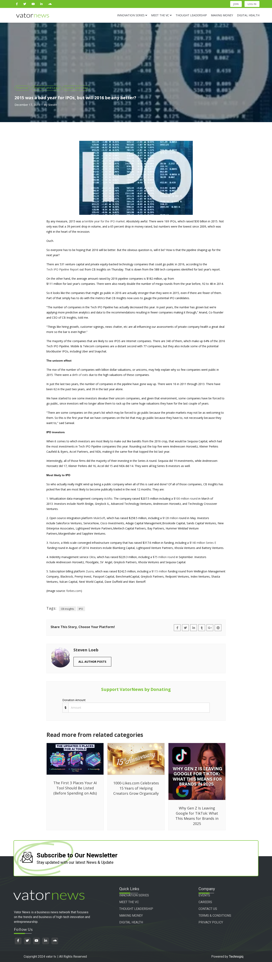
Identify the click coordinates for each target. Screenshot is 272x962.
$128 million (170, 518)
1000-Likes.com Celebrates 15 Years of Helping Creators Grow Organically (136, 788)
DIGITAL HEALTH (131, 922)
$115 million (159, 571)
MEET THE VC (129, 902)
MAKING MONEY (131, 915)
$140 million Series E (203, 543)
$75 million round (164, 557)
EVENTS (204, 895)
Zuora (90, 571)
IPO (81, 609)
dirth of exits (80, 375)
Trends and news (76, 87)
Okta (92, 557)
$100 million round (186, 498)
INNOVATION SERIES (134, 895)
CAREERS (205, 902)
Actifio (108, 498)
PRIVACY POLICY (211, 922)
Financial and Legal (46, 87)
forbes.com (73, 591)
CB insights (67, 609)
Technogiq (236, 956)
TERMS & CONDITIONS (215, 915)
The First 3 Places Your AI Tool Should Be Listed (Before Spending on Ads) (75, 788)
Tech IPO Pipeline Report (62, 269)
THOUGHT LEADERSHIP (136, 909)
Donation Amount (74, 700)
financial (22, 87)
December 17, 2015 (27, 105)
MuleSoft (99, 518)
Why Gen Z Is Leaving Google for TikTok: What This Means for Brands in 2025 (196, 816)
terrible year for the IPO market (104, 221)
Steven (52, 105)
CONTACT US (208, 909)
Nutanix (54, 543)
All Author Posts (92, 661)
